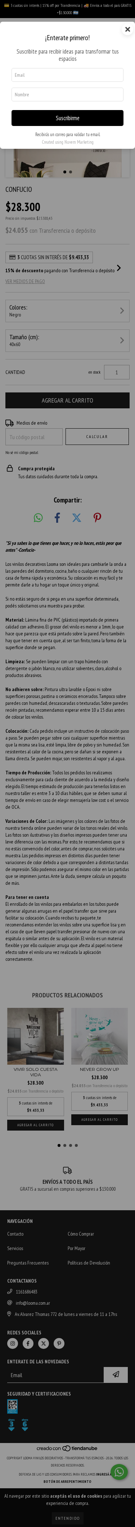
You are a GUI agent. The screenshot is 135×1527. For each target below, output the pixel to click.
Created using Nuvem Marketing (68, 142)
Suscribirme (68, 118)
